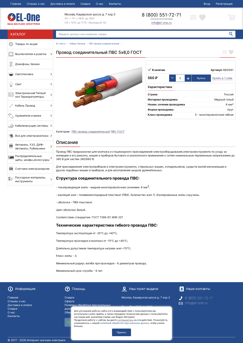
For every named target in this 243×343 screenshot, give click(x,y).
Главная (15, 3)
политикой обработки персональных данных (124, 323)
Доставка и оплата (62, 3)
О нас (99, 3)
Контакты (115, 3)
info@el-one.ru (196, 303)
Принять (121, 332)
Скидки (85, 3)
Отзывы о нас (36, 3)
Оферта (69, 301)
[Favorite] (231, 52)
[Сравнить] (224, 52)
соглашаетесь (125, 320)
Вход (207, 3)
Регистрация (224, 3)
